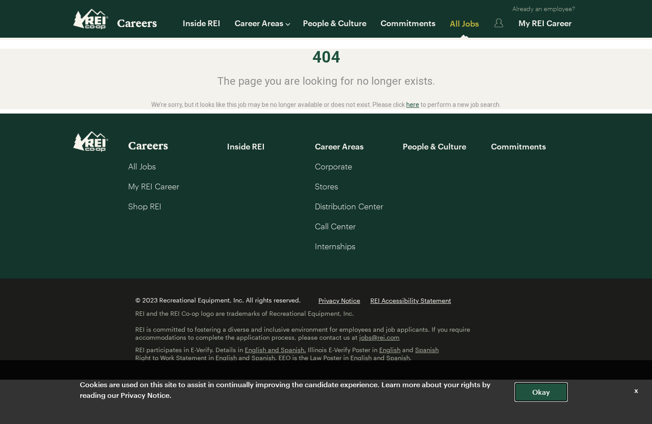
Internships (335, 246)
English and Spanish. (275, 349)
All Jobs (464, 23)
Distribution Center (349, 206)
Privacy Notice (339, 300)
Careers (137, 22)
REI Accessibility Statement (410, 300)
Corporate (333, 166)
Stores (326, 186)
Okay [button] (541, 392)
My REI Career (545, 23)
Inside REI (201, 23)
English (390, 349)
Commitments (408, 23)
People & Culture (334, 23)
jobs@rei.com (379, 337)
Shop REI (144, 206)
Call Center (335, 226)
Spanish (427, 349)
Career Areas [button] (259, 23)
